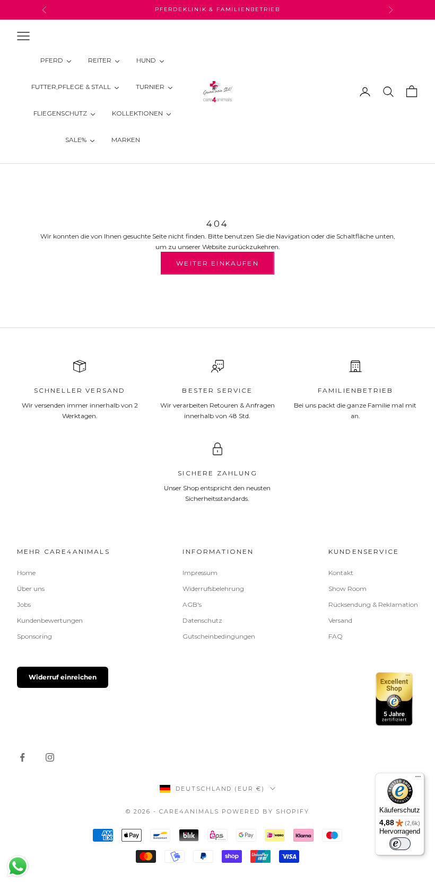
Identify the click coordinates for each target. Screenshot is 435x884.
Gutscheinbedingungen (218, 636)
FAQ (335, 636)
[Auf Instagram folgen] (50, 757)
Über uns (31, 589)
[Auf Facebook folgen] (22, 757)
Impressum (200, 573)
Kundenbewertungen (50, 620)
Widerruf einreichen (63, 677)
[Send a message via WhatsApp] (17, 866)
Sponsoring (34, 636)
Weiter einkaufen (217, 263)
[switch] (400, 843)
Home (26, 573)
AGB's (192, 604)
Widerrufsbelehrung (213, 589)
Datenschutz (202, 620)
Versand (340, 620)
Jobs (24, 604)
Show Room (347, 589)
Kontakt (340, 573)
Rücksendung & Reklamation (373, 604)
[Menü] (418, 779)
